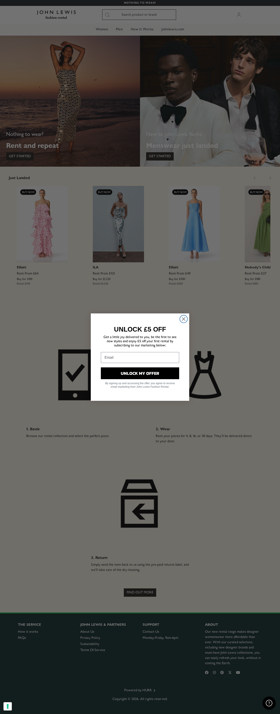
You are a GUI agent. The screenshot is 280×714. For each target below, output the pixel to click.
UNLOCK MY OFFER (140, 373)
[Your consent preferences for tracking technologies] (8, 706)
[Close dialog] (183, 319)
